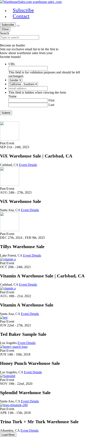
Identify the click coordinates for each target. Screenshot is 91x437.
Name (12, 96)
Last (51, 105)
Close (5, 29)
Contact (21, 16)
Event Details (28, 165)
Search (4, 33)
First (51, 100)
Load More (8, 434)
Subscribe (8, 24)
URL (11, 64)
